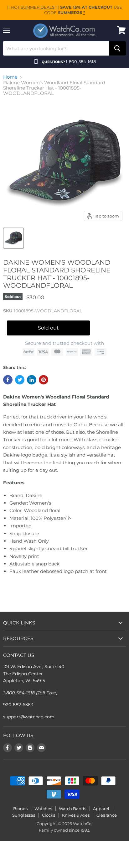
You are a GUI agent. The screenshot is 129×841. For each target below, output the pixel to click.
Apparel (101, 808)
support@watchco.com (28, 717)
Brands (20, 808)
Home (10, 77)
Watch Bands (72, 808)
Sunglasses (23, 815)
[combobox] (56, 48)
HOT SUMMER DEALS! (33, 7)
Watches (43, 808)
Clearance (106, 815)
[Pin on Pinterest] (43, 379)
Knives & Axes (76, 815)
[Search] (117, 48)
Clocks (48, 815)
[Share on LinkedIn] (31, 379)
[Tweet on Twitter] (19, 379)
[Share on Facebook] (8, 379)
